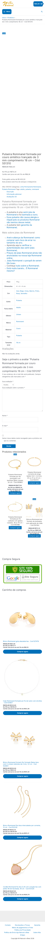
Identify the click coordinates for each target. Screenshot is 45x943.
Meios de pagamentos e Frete (22, 927)
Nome (5, 415)
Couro (18, 328)
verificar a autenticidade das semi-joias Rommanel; (21, 248)
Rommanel (20, 321)
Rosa (18, 293)
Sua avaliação (7, 381)
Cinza (27, 291)
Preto (37, 291)
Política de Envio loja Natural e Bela (16, 932)
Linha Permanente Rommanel (30, 187)
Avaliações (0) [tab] (12, 197)
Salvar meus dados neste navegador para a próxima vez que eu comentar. (22, 439)
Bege (22, 291)
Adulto (18, 307)
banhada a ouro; (30, 214)
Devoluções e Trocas (22, 925)
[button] (42, 12)
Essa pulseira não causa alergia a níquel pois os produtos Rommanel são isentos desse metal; (23, 220)
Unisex (18, 314)
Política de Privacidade (23, 930)
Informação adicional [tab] (14, 194)
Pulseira (19, 300)
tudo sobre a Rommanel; (27, 265)
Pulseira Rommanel (9, 189)
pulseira (28, 189)
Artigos (22, 935)
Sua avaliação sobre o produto (13, 388)
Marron (31, 291)
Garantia (37, 925)
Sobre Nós (37, 932)
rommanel (35, 189)
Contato (8, 925)
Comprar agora (15, 493)
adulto (22, 189)
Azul (17, 291)
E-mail (5, 426)
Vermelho (24, 293)
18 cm (18, 342)
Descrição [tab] (10, 192)
